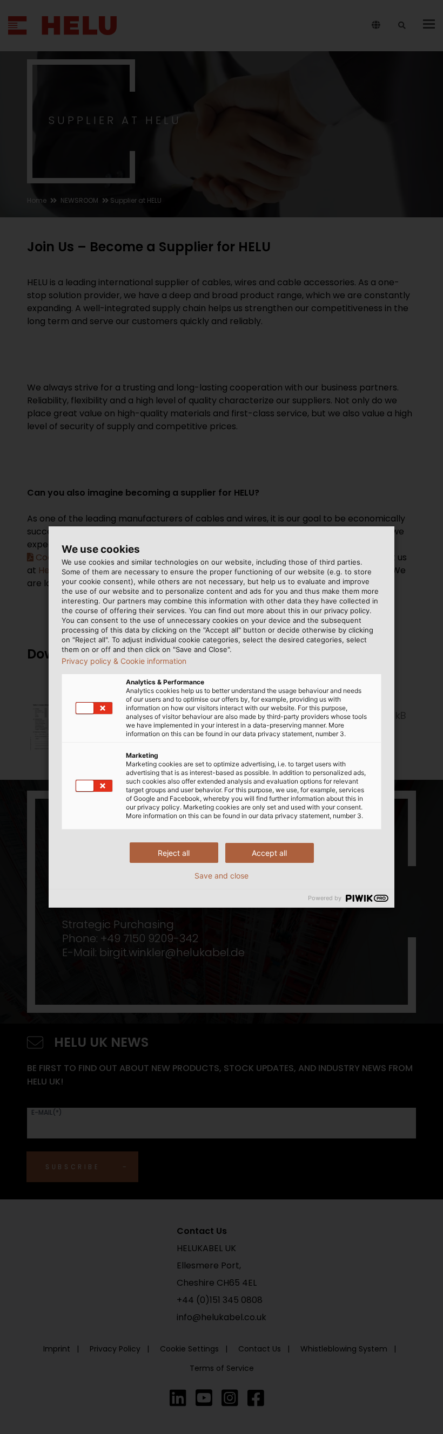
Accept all (269, 852)
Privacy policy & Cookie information (124, 661)
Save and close (221, 876)
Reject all (174, 852)
